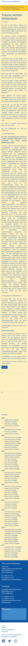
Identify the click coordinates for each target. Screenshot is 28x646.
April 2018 (7, 539)
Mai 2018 (7, 537)
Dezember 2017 (9, 547)
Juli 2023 (7, 459)
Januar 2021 (8, 498)
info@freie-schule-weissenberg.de (11, 579)
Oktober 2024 (8, 441)
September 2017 (9, 551)
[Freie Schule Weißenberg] (10, 2)
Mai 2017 (7, 555)
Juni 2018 (7, 535)
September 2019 (9, 516)
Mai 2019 (7, 521)
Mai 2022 (7, 480)
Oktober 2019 (8, 514)
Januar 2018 (8, 543)
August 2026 (8, 420)
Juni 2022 (7, 478)
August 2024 (8, 445)
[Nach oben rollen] (25, 637)
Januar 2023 (8, 469)
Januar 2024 (8, 449)
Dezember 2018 (9, 529)
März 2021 (7, 494)
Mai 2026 (7, 422)
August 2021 (8, 488)
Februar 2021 (8, 496)
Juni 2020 (7, 506)
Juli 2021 (7, 490)
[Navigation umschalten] (26, 2)
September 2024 (9, 443)
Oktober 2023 (8, 457)
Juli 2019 (7, 518)
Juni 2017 (7, 553)
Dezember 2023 (9, 453)
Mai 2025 (7, 431)
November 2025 (9, 429)
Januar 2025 (8, 433)
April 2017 (7, 557)
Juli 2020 (7, 504)
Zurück (4, 367)
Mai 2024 (7, 447)
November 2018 (9, 531)
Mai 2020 (7, 508)
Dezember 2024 (9, 437)
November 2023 (9, 455)
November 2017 (9, 549)
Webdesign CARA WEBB (9, 636)
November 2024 (9, 439)
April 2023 (7, 465)
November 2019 (9, 512)
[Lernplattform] (14, 614)
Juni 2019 (7, 519)
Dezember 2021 (9, 486)
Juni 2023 (7, 461)
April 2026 (7, 424)
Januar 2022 (8, 482)
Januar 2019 (8, 525)
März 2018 (7, 541)
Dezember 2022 (9, 472)
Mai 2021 (7, 492)
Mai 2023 (7, 463)
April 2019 (7, 523)
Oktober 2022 (8, 474)
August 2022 (8, 476)
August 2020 (8, 502)
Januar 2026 (8, 425)
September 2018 (9, 533)
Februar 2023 (8, 467)
